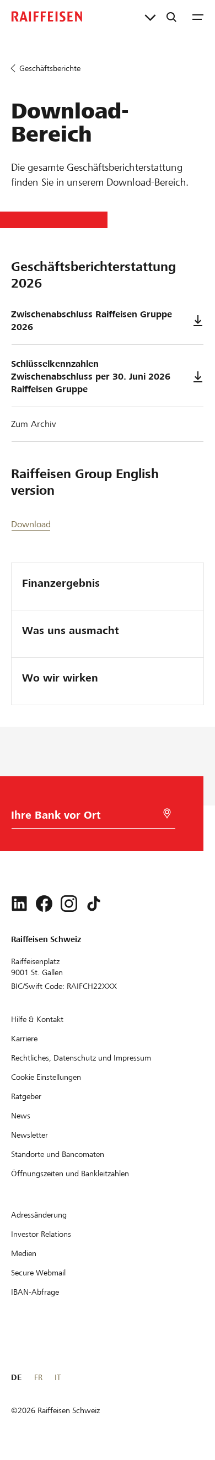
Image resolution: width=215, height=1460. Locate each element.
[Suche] (171, 16)
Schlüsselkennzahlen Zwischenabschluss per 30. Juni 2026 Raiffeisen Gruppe (90, 376)
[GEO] (167, 813)
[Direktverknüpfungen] (150, 16)
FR (38, 1377)
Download (31, 524)
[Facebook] (44, 903)
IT (58, 1377)
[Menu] (198, 16)
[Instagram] (69, 903)
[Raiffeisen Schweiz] (47, 16)
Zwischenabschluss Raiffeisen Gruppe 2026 (91, 320)
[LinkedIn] (19, 903)
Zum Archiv (33, 424)
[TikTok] (93, 903)
